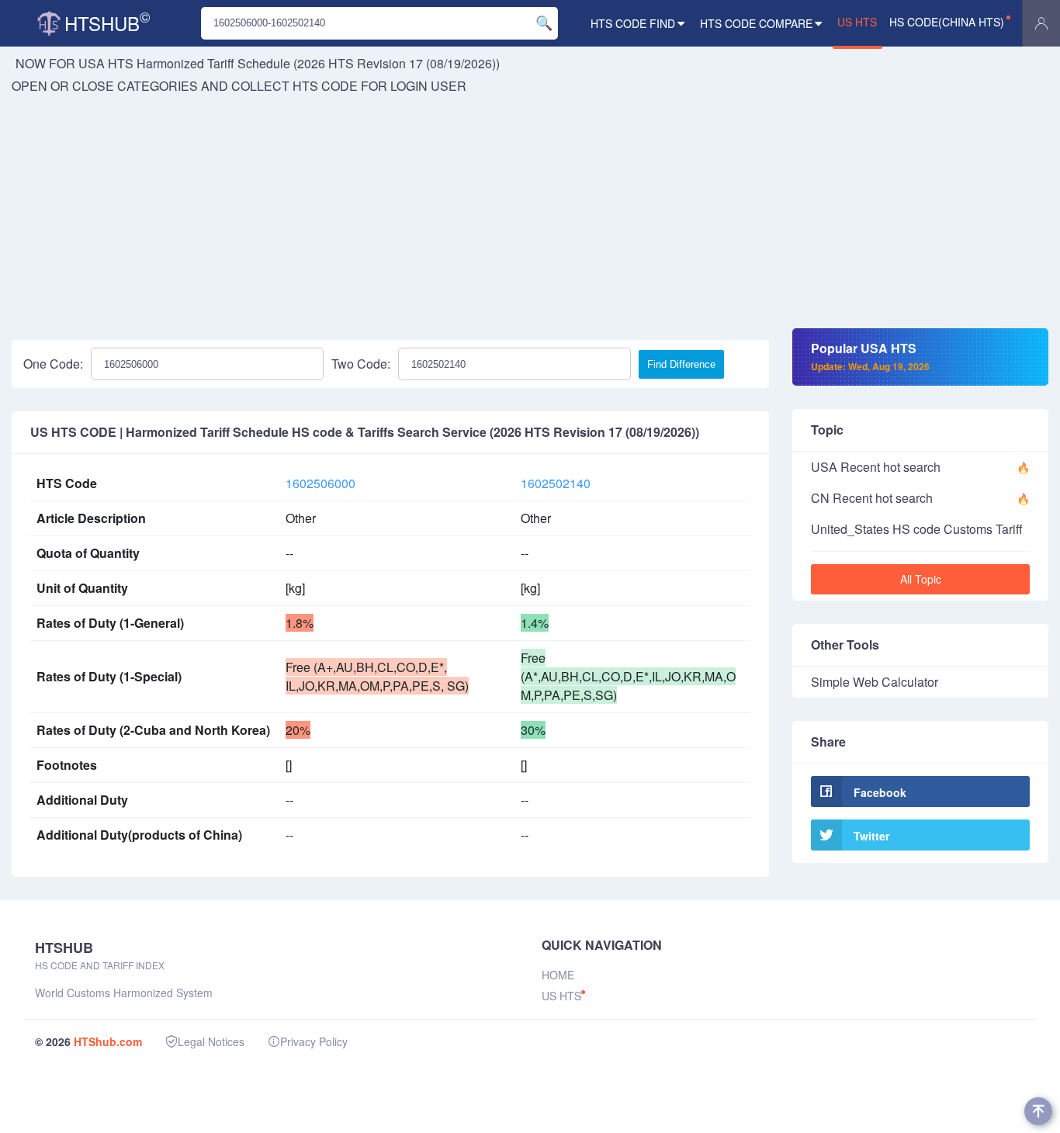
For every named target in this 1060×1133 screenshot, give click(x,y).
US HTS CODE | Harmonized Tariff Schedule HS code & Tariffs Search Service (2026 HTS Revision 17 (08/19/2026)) (364, 432)
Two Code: (360, 363)
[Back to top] (1038, 1111)
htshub (107, 21)
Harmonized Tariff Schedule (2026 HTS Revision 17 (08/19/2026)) (318, 63)
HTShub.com (108, 1041)
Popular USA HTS (870, 356)
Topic (827, 429)
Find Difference (681, 364)
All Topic (920, 579)
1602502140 (556, 483)
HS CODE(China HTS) (946, 21)
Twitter (871, 836)
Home (558, 974)
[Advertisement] (530, 211)
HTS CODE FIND (633, 23)
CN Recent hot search (872, 498)
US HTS (857, 21)
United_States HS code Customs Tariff (917, 529)
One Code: (53, 363)
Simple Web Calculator (874, 682)
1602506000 (320, 483)
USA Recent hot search (875, 467)
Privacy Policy (314, 1041)
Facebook (880, 792)
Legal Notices (211, 1041)
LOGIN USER (428, 86)
